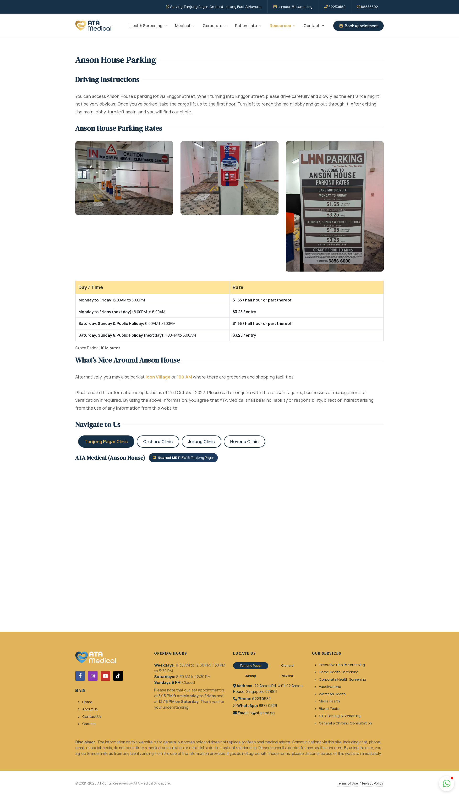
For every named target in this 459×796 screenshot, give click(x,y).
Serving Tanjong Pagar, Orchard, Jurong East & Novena (216, 6)
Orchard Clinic (158, 441)
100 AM (184, 377)
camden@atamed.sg (295, 6)
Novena (287, 676)
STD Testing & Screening (340, 715)
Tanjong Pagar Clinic (106, 441)
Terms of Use (347, 783)
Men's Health (329, 701)
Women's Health (332, 693)
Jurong (251, 676)
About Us (90, 709)
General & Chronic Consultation (345, 723)
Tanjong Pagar (251, 665)
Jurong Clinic (201, 441)
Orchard (287, 665)
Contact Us (92, 716)
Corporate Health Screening (342, 679)
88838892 (369, 6)
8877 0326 (268, 705)
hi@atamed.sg (262, 712)
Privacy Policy (372, 783)
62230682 (336, 6)
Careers (89, 723)
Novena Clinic (244, 441)
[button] (446, 783)
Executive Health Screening (342, 664)
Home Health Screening (338, 671)
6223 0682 (261, 698)
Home (87, 701)
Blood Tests (329, 708)
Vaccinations (330, 686)
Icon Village (158, 377)
